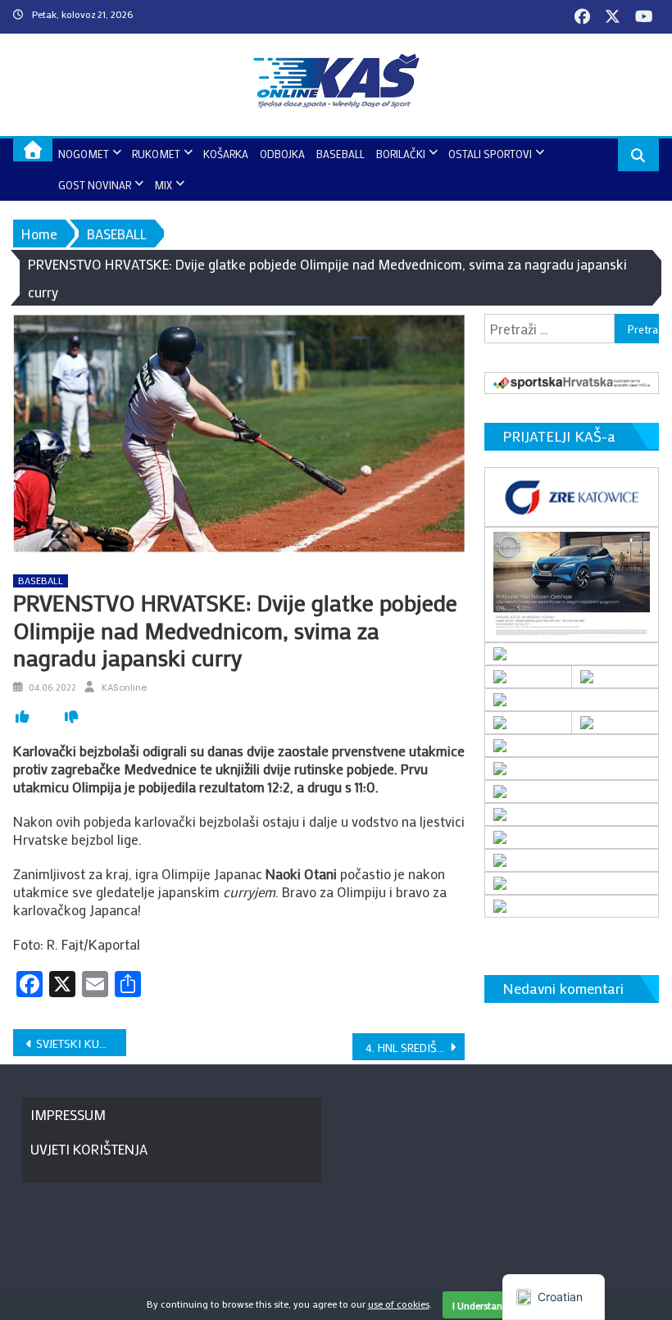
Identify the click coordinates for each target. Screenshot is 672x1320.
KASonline (124, 687)
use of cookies (398, 1303)
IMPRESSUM (68, 1114)
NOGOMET (83, 154)
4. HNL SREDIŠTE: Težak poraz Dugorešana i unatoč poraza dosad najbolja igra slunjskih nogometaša (415, 1047)
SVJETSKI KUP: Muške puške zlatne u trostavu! (81, 1043)
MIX (163, 185)
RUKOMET (156, 154)
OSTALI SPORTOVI (490, 154)
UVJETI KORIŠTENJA (89, 1149)
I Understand (480, 1305)
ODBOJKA (282, 154)
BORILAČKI (400, 154)
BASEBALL (340, 154)
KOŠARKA (225, 154)
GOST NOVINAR (94, 185)
